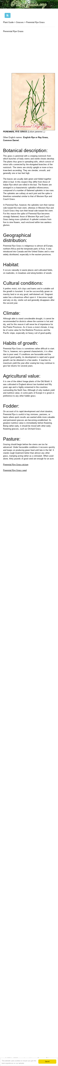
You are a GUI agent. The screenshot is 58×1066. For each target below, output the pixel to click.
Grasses (20, 22)
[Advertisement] (29, 53)
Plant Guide (8, 22)
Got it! (47, 1061)
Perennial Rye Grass (35, 22)
